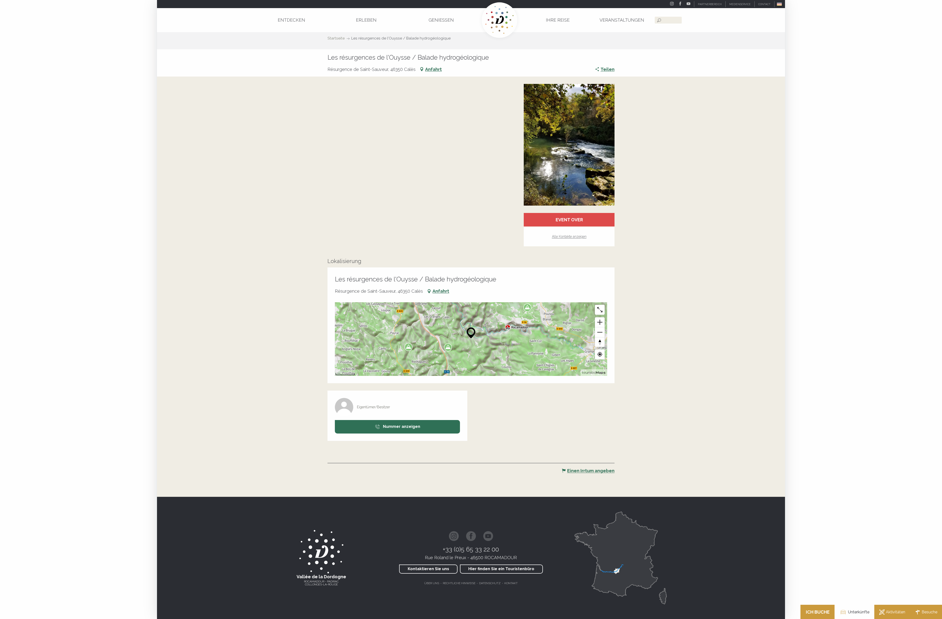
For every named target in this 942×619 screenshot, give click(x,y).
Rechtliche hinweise (459, 583)
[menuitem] (291, 20)
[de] (779, 4)
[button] (779, 4)
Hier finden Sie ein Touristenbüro (501, 568)
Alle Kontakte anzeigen (569, 236)
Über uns (431, 583)
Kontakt (511, 583)
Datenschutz (490, 583)
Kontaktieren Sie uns (428, 568)
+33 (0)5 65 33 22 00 (471, 549)
